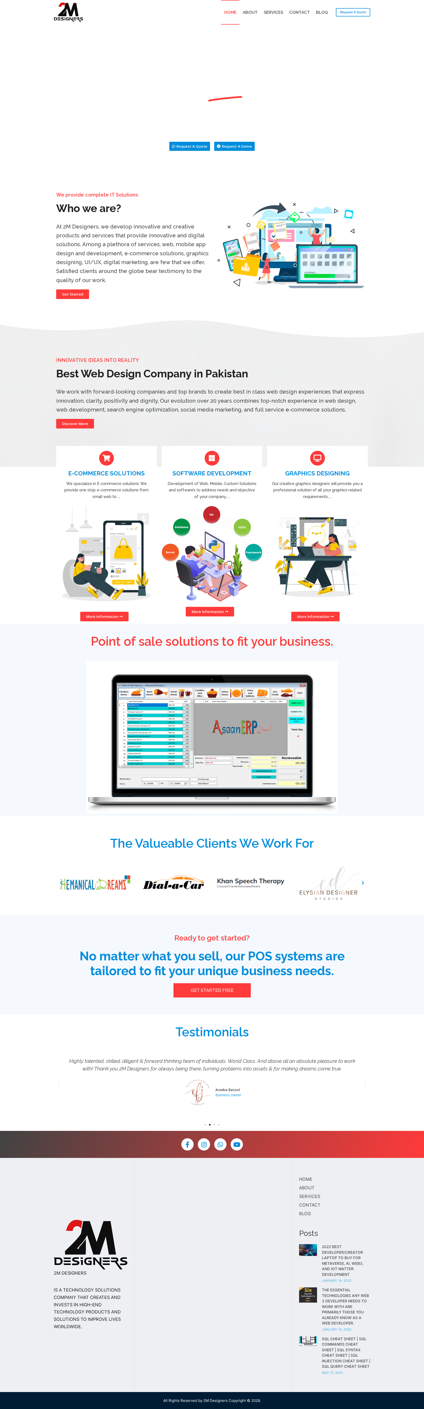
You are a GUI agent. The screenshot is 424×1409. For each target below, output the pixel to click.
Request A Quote (353, 12)
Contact (299, 12)
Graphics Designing (317, 473)
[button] (189, 146)
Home (230, 12)
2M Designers (215, 1400)
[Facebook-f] (187, 1144)
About (250, 12)
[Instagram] (204, 1144)
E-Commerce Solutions (106, 473)
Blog (322, 12)
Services (273, 12)
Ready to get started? (212, 938)
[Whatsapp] (220, 1144)
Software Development (212, 473)
